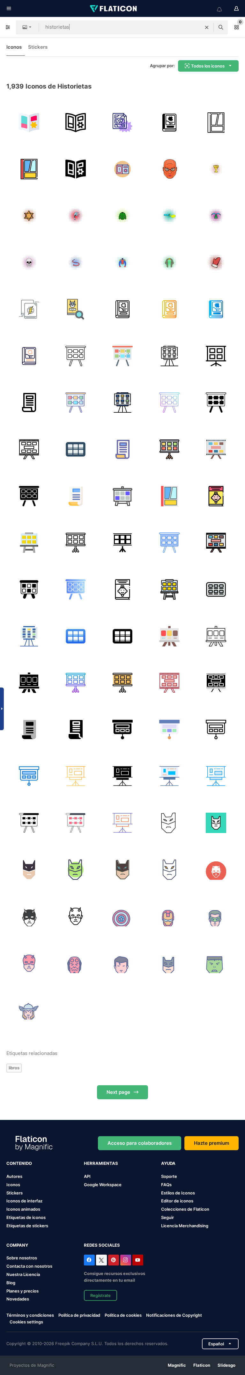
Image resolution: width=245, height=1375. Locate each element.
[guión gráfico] (76, 636)
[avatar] (216, 869)
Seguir (167, 1217)
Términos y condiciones (30, 1315)
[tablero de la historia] (76, 356)
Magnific (177, 1365)
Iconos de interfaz (24, 1200)
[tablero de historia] (216, 636)
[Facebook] (89, 1260)
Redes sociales (102, 1245)
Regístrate (100, 1295)
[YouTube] (137, 1260)
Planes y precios (22, 1290)
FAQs (166, 1184)
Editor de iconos (177, 1200)
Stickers (38, 47)
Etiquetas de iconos (26, 1217)
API (87, 1176)
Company (17, 1245)
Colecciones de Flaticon (185, 1209)
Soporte (169, 1176)
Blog (10, 1282)
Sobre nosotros (21, 1257)
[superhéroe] (122, 916)
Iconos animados (23, 1209)
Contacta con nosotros (29, 1266)
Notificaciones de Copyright (174, 1315)
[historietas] (122, 122)
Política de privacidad (79, 1315)
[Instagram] (125, 1260)
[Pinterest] (113, 1260)
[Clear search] (207, 27)
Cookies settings (26, 1322)
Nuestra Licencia (23, 1274)
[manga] (122, 169)
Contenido (19, 1163)
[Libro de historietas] (29, 122)
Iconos (14, 47)
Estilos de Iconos (178, 1192)
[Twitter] (101, 1260)
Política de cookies (123, 1315)
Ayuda (168, 1163)
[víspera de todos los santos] (169, 823)
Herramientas (101, 1163)
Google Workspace (103, 1184)
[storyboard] (76, 449)
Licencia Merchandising (184, 1225)
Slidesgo (226, 1365)
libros (14, 1067)
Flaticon (201, 1365)
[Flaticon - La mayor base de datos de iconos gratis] (114, 8)
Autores (14, 1176)
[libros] (29, 309)
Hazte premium (211, 1143)
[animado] (169, 122)
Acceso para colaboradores (140, 1143)
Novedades (17, 1298)
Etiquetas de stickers (27, 1225)
